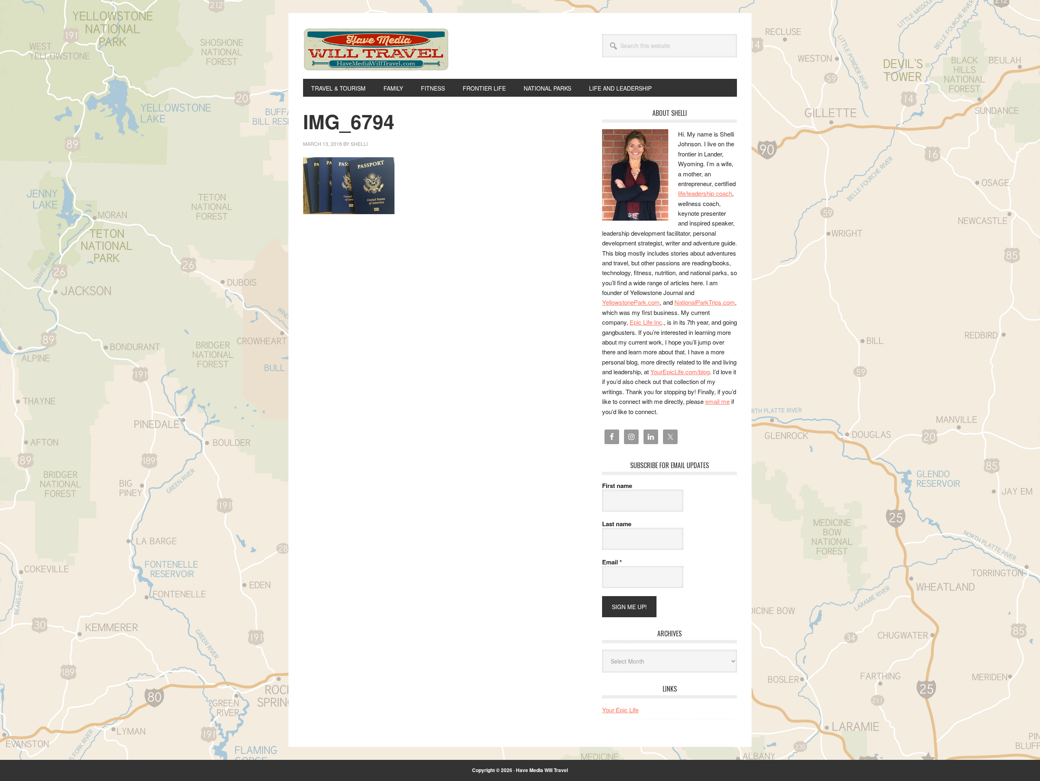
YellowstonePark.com (631, 302)
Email (612, 562)
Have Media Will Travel (376, 60)
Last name (616, 524)
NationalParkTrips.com (704, 302)
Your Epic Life (620, 709)
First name (617, 486)
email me (717, 401)
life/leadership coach (705, 193)
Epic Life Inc (646, 322)
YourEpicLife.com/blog (680, 371)
